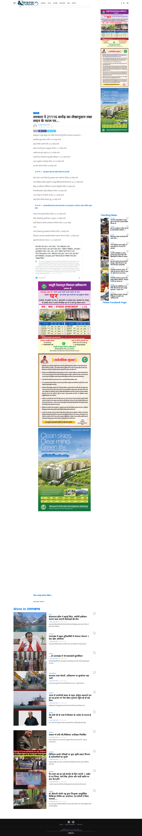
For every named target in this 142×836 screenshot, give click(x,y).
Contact (80, 824)
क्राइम (68, 3)
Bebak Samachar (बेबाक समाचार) (72, 829)
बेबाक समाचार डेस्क (45, 125)
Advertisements (70, 824)
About (61, 824)
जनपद (49, 3)
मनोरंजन (74, 3)
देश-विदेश (55, 3)
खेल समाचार (62, 3)
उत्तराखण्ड (43, 3)
